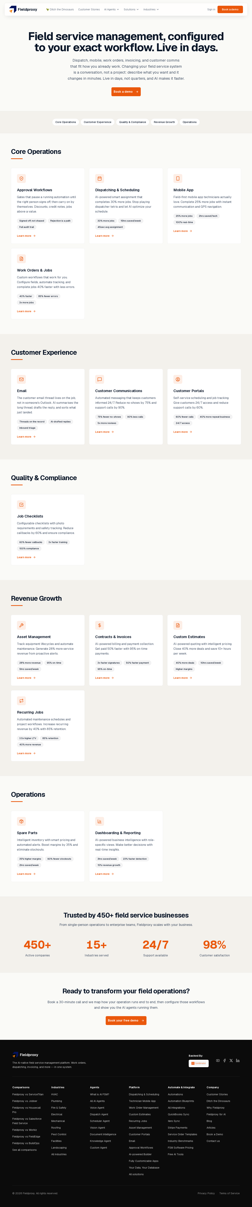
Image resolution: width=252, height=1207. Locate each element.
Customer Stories (89, 9)
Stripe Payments (177, 1127)
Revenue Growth (164, 122)
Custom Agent (98, 1147)
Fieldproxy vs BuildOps (25, 1143)
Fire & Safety (58, 1107)
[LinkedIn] (238, 1060)
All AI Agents (97, 1101)
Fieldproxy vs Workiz (24, 1130)
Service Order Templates (182, 1134)
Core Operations (65, 122)
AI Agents (110, 9)
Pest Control (58, 1134)
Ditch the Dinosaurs (60, 9)
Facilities (56, 1141)
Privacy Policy (206, 1193)
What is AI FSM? (99, 1094)
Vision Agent (97, 1127)
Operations (190, 122)
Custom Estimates (140, 1114)
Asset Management (140, 1127)
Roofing (56, 1127)
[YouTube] (218, 1060)
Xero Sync (174, 1121)
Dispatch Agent (99, 1114)
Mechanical (58, 1121)
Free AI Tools (176, 1154)
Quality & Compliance (132, 122)
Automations (175, 1094)
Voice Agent (97, 1107)
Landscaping (59, 1147)
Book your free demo (123, 1020)
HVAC (54, 1094)
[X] (231, 1060)
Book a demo (230, 9)
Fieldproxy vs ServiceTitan (28, 1094)
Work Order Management (143, 1107)
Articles (211, 1127)
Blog (209, 1121)
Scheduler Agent (100, 1121)
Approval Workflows (141, 1147)
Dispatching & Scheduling (144, 1094)
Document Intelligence (103, 1134)
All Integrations (176, 1107)
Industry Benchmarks (180, 1141)
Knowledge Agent (100, 1141)
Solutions (129, 9)
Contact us (213, 1141)
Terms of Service (229, 1193)
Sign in (211, 9)
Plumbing (56, 1101)
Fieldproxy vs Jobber (24, 1101)
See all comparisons (24, 1150)
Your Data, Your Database (144, 1167)
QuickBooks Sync (178, 1114)
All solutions (136, 1174)
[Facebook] (224, 1060)
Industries (150, 9)
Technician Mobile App (142, 1101)
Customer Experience (97, 122)
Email (132, 1141)
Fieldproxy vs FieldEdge (26, 1136)
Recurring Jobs (138, 1121)
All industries (59, 1154)
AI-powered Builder (140, 1154)
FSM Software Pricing (180, 1147)
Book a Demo (215, 1134)
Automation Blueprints (181, 1101)
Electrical (56, 1114)
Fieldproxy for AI (216, 1114)
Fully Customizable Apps (143, 1161)
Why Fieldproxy (216, 1107)
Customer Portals (139, 1134)
